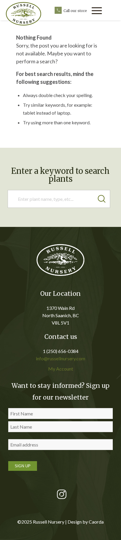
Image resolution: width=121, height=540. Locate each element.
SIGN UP (23, 466)
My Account (60, 368)
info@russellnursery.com (60, 358)
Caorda (96, 521)
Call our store (75, 11)
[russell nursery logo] (28, 14)
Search (104, 199)
